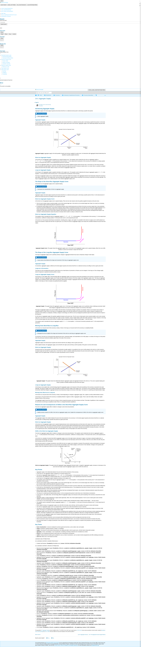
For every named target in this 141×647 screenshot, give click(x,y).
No (53, 638)
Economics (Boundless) (88, 95)
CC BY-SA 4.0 (79, 630)
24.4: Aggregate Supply (45, 630)
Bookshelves (48, 95)
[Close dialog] (1, 84)
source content (47, 631)
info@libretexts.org (95, 645)
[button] (4, 72)
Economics (57, 95)
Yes (48, 638)
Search (37, 93)
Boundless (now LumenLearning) (45, 104)
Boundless (41, 105)
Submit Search (4, 24)
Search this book (3, 20)
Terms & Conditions (64, 645)
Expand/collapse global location (105, 95)
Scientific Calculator (6, 63)
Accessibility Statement (73, 645)
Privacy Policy (57, 645)
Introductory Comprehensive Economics (72, 95)
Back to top (37, 634)
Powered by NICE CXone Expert (52, 642)
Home (40, 95)
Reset (2, 32)
